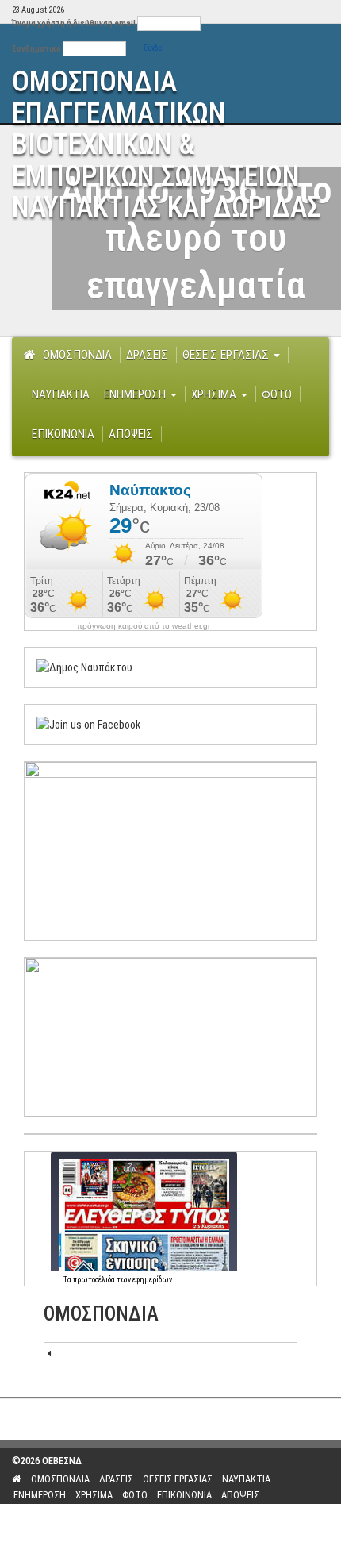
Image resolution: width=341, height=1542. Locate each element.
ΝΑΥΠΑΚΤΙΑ (61, 394)
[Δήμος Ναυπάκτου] (84, 666)
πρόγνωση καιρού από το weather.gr (143, 626)
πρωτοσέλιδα (94, 1279)
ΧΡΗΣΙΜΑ (215, 394)
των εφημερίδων (143, 1279)
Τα (68, 1279)
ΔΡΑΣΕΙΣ (147, 355)
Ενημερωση (136, 394)
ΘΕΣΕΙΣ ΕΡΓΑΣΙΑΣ (227, 355)
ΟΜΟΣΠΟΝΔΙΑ (77, 355)
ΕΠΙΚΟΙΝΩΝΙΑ (63, 434)
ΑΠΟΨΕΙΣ (131, 434)
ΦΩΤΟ (277, 394)
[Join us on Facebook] (88, 723)
